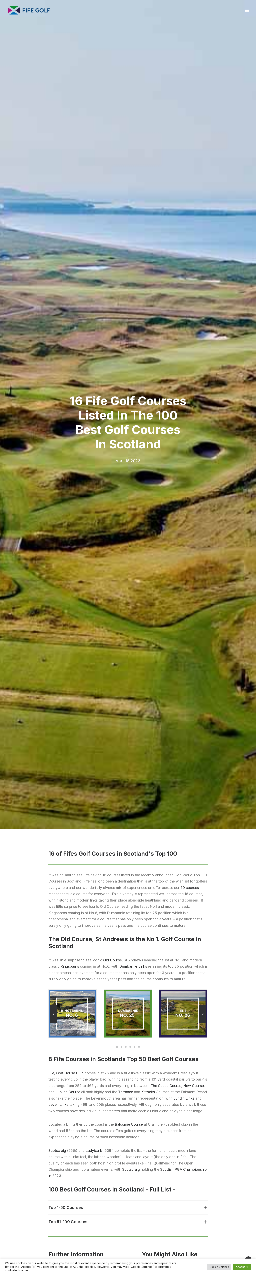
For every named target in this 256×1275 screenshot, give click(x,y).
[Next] (203, 1022)
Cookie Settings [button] (219, 1266)
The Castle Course (166, 1086)
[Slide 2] (121, 1047)
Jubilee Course (68, 1092)
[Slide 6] (139, 1047)
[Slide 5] (134, 1047)
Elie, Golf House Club (66, 1073)
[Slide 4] (130, 1047)
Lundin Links (183, 1098)
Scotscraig (57, 1150)
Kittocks (148, 1092)
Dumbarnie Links (133, 966)
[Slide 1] (117, 1047)
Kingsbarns (70, 966)
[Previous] (53, 1022)
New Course (193, 1086)
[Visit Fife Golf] (29, 10)
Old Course (112, 960)
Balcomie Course (129, 1124)
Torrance (125, 1092)
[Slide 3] (126, 1047)
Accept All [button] (242, 1266)
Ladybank (94, 1150)
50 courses (189, 888)
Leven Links (58, 1104)
